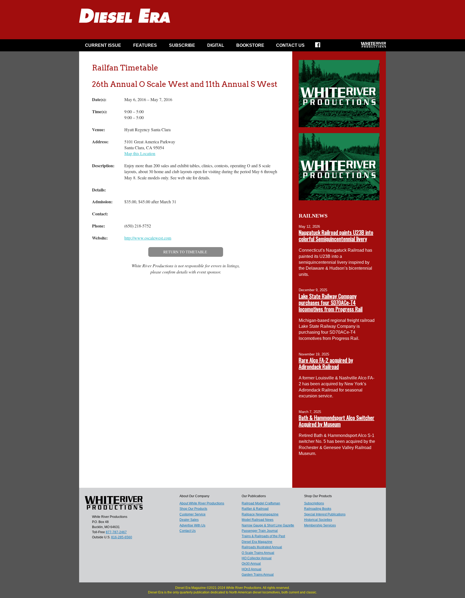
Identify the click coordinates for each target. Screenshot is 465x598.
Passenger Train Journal (260, 531)
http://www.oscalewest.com (147, 238)
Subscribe (182, 45)
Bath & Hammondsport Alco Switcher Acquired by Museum (336, 421)
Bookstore (250, 45)
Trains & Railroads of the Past (263, 536)
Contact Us (290, 45)
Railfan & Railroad (255, 509)
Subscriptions (314, 503)
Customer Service (192, 514)
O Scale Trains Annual (258, 553)
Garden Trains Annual (258, 574)
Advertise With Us (192, 525)
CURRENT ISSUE (103, 45)
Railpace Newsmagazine (260, 514)
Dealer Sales (189, 520)
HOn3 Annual (251, 569)
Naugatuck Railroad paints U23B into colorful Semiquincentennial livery (336, 235)
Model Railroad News (257, 520)
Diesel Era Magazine (257, 542)
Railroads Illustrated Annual (262, 547)
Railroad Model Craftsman (261, 503)
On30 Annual (251, 563)
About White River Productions (201, 503)
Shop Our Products (193, 509)
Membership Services (320, 525)
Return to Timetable (185, 251)
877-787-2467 (116, 532)
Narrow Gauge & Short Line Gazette (268, 525)
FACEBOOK (321, 46)
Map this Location (139, 153)
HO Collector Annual (257, 558)
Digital (215, 45)
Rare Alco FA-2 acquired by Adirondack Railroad (326, 363)
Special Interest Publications (325, 514)
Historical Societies (318, 520)
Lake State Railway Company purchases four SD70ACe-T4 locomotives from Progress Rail (330, 302)
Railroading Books (317, 509)
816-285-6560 (121, 537)
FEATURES (145, 45)
